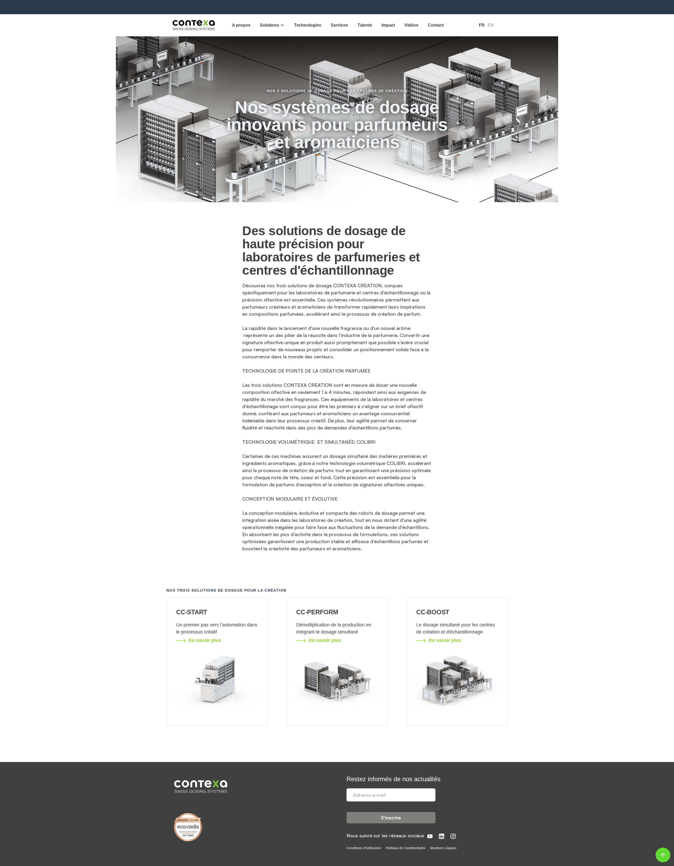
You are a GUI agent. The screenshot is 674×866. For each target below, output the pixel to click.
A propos (241, 25)
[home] (193, 25)
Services (339, 25)
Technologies (307, 25)
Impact (388, 25)
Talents (365, 25)
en (491, 25)
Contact (436, 25)
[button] (272, 25)
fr (482, 25)
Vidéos (411, 25)
